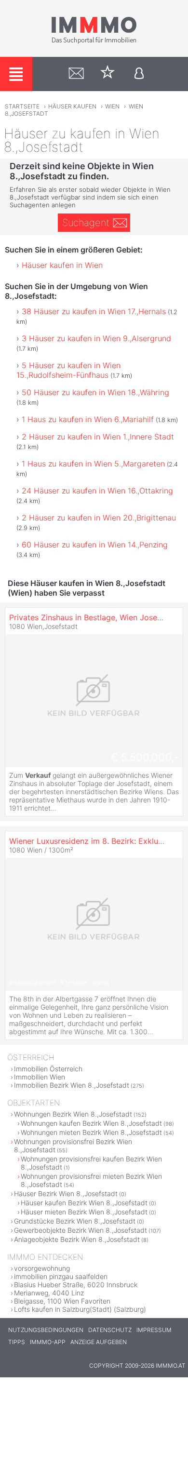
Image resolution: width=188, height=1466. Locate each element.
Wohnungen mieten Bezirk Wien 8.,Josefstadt (91, 1132)
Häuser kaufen (72, 106)
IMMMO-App (48, 1342)
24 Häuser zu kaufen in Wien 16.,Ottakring (97, 490)
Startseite (22, 106)
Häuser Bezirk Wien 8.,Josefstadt (66, 1193)
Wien (112, 106)
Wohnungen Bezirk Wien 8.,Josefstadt (73, 1114)
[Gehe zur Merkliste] (107, 74)
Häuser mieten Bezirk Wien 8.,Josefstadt (84, 1212)
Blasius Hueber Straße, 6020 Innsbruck (75, 1284)
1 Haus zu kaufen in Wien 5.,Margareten (93, 463)
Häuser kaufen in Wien (62, 265)
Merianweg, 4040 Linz (49, 1293)
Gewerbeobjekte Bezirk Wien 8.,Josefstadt (80, 1230)
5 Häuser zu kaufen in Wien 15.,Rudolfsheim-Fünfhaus (68, 370)
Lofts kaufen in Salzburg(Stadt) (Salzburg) (80, 1309)
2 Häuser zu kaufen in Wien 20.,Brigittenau (99, 517)
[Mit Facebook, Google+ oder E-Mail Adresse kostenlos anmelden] (139, 74)
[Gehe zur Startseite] (94, 42)
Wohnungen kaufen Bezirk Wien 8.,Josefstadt (91, 1123)
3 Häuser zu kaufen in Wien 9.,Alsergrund (96, 338)
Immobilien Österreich (48, 1069)
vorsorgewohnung (42, 1268)
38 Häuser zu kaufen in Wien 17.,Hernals (94, 311)
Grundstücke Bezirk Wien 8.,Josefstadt (74, 1221)
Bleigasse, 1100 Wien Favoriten (62, 1301)
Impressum (154, 1329)
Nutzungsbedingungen (45, 1329)
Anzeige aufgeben (98, 1342)
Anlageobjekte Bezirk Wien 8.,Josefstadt (77, 1239)
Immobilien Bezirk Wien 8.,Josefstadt (71, 1085)
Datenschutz (110, 1329)
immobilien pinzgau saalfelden (60, 1276)
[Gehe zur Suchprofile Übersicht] (76, 74)
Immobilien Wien (39, 1077)
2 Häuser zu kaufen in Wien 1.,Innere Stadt (98, 436)
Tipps (16, 1342)
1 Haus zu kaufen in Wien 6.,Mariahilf (88, 419)
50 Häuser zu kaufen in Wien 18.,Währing (95, 392)
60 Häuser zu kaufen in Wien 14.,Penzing (95, 544)
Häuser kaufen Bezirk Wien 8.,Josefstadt (84, 1203)
